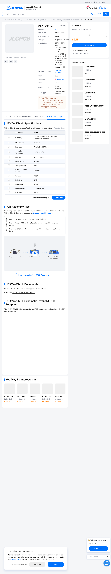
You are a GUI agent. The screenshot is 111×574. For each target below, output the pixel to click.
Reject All (37, 564)
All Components (30, 20)
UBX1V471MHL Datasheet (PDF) (23, 293)
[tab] (22, 116)
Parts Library (17, 20)
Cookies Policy (15, 559)
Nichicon (58, 29)
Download (60, 79)
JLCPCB (7, 20)
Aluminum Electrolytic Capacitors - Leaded (64, 20)
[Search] (106, 14)
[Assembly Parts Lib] (14, 8)
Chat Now (98, 548)
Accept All (56, 564)
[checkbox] (9, 137)
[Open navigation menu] (3, 8)
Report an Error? (59, 128)
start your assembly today (41, 213)
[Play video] (35, 253)
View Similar (58, 198)
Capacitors (42, 20)
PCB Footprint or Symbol (59, 71)
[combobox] (45, 14)
